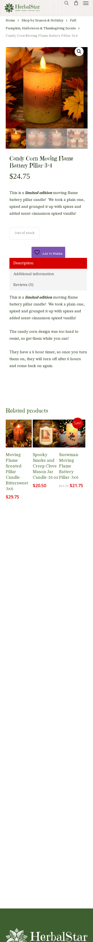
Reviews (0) (23, 285)
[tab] (48, 263)
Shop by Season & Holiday (42, 20)
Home (10, 20)
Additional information (33, 274)
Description (23, 263)
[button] (86, 2)
